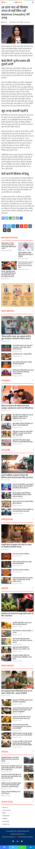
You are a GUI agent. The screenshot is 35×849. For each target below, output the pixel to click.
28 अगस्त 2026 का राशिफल (21, 570)
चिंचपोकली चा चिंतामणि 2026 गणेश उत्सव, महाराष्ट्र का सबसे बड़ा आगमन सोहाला (23, 372)
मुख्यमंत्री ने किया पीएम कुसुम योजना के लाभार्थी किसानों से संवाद (23, 441)
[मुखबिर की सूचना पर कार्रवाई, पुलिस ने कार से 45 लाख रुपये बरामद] (29, 760)
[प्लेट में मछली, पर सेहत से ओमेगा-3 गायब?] (6, 633)
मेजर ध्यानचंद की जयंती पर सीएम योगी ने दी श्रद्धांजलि (22, 363)
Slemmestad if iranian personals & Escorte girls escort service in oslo (25, 264)
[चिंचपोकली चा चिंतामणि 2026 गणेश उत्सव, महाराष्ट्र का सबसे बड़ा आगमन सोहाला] (6, 372)
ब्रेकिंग (4, 813)
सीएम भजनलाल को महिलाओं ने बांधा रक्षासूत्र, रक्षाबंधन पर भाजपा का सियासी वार (17, 407)
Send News (5, 821)
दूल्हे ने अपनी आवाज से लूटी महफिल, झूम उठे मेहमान (23, 502)
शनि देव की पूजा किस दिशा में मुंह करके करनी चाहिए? (22, 563)
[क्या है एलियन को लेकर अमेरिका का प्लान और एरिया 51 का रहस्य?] (6, 512)
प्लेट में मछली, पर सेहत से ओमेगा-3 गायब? (23, 631)
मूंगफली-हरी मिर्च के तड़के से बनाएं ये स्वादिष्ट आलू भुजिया (23, 701)
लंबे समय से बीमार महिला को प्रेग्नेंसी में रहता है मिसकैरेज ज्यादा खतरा (22, 657)
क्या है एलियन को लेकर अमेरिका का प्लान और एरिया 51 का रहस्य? (23, 510)
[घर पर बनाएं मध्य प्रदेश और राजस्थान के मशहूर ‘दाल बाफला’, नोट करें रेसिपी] (6, 727)
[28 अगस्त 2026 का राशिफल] (6, 572)
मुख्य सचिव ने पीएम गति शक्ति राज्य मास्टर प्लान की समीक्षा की (23, 424)
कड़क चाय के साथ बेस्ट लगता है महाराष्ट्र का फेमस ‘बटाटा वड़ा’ (22, 717)
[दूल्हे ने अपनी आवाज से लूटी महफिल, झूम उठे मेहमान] (6, 504)
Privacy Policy (6, 810)
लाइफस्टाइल (5, 816)
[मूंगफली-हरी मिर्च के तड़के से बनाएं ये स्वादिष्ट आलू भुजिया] (6, 702)
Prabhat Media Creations (25, 837)
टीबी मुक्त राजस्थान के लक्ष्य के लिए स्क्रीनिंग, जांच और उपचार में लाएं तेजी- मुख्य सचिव (23, 433)
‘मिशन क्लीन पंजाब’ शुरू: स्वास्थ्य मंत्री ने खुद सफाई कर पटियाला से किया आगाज (16, 337)
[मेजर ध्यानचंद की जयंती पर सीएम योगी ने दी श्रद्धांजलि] (6, 364)
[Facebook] (5, 226)
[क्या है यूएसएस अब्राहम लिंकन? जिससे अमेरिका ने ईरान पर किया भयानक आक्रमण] (6, 495)
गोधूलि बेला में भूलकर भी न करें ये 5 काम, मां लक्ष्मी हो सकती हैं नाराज (16, 546)
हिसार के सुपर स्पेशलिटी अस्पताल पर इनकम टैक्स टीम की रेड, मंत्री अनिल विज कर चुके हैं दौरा (11, 767)
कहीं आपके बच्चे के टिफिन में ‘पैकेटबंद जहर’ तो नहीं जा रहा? (21, 648)
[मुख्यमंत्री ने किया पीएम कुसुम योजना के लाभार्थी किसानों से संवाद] (6, 442)
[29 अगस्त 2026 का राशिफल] (6, 556)
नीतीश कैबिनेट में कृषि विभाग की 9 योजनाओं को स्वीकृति (25, 254)
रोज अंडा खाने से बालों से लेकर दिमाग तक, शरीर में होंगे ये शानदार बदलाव (22, 640)
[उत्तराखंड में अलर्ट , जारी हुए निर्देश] (6, 356)
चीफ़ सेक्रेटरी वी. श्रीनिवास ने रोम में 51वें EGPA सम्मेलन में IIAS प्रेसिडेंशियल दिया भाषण (23, 416)
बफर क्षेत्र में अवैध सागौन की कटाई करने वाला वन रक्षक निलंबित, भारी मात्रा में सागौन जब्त (11, 776)
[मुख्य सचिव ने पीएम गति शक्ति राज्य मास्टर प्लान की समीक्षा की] (6, 426)
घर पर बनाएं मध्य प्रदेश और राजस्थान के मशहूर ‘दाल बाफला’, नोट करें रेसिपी (22, 726)
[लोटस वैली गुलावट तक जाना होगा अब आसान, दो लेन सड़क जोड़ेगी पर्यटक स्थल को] (6, 348)
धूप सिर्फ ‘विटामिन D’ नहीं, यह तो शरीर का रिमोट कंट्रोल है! (22, 623)
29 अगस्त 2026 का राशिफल (21, 554)
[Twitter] (9, 226)
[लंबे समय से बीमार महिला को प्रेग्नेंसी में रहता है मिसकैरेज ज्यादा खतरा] (6, 657)
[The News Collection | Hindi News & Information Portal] (17, 2)
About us (5, 807)
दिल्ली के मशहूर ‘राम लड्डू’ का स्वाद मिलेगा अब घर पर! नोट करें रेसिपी (22, 734)
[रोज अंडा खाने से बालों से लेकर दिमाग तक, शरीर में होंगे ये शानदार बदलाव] (6, 641)
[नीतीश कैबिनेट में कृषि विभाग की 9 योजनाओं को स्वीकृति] (26, 246)
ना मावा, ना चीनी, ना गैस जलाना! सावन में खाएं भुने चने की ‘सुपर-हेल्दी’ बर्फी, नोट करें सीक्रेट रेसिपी (22, 743)
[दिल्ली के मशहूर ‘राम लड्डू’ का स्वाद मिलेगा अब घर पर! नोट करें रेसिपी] (6, 735)
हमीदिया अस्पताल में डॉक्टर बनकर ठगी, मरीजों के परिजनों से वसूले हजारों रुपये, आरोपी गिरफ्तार (11, 785)
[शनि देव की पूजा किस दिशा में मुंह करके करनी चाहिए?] (6, 564)
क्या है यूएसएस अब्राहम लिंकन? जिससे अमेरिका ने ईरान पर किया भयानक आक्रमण (22, 494)
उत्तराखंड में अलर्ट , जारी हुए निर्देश (22, 354)
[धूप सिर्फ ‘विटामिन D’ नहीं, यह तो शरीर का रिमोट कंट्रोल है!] (6, 625)
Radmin (5, 22)
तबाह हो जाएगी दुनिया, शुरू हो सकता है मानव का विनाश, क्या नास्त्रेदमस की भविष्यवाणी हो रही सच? (23, 486)
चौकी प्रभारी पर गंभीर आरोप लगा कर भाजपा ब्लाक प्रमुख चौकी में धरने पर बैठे (8, 245)
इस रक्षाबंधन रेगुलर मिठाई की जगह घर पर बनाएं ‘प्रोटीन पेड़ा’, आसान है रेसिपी (16, 692)
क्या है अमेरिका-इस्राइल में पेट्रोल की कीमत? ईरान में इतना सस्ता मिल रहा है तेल (17, 476)
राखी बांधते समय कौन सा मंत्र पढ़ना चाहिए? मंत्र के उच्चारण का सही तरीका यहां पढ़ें (23, 579)
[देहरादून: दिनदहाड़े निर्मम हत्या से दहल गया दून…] (29, 794)
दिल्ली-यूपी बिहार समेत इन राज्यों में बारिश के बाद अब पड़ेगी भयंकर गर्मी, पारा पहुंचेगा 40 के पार (8, 274)
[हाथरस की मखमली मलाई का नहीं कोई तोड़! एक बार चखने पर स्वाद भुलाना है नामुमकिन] (6, 710)
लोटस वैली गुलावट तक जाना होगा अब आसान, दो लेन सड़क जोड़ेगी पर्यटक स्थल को (23, 347)
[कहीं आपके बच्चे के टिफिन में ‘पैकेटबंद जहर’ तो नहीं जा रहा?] (6, 649)
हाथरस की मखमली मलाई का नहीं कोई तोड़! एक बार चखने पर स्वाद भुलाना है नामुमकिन (22, 710)
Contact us (5, 824)
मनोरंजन (4, 819)
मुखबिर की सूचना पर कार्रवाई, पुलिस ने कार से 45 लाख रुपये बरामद (10, 759)
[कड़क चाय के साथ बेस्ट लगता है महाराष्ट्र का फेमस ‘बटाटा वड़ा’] (6, 719)
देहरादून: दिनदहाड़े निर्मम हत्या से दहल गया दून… (10, 792)
